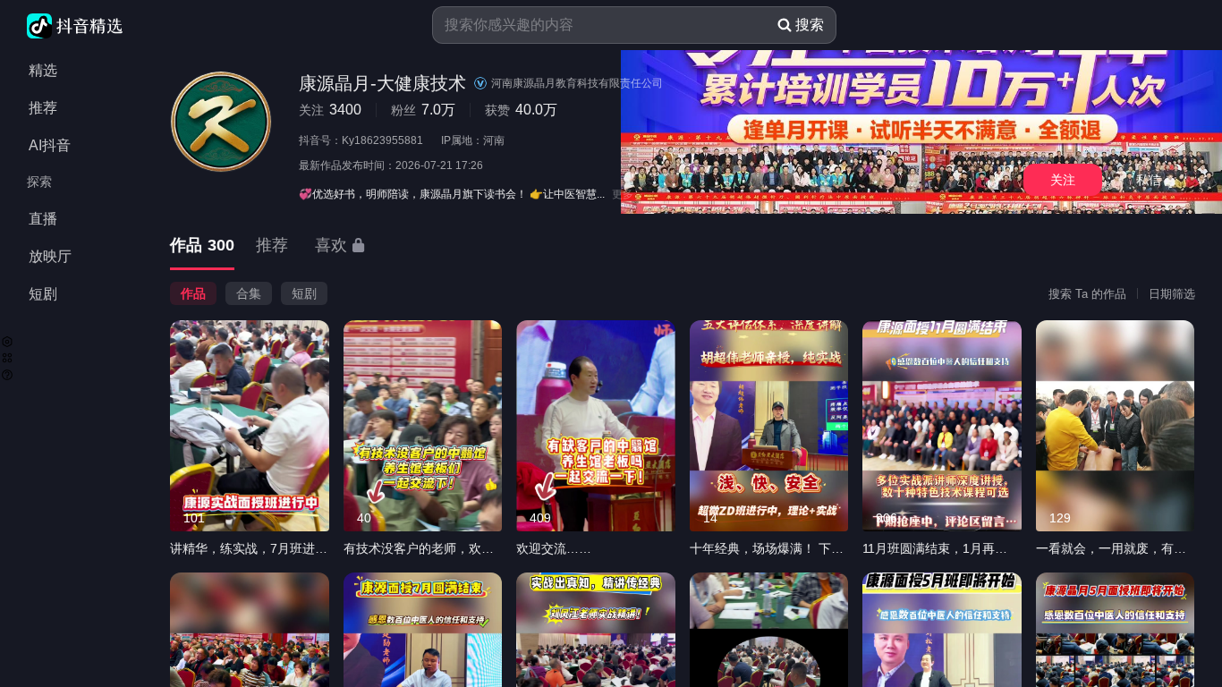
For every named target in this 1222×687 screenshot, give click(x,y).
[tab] (202, 246)
